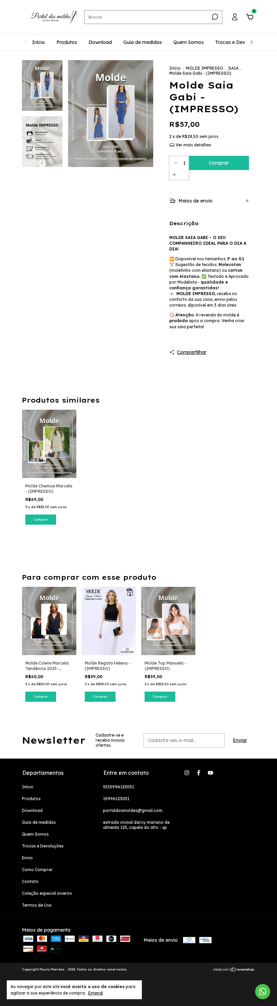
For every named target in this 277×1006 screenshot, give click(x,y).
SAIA (233, 68)
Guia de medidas (142, 42)
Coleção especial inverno (47, 893)
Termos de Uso (37, 905)
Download (100, 42)
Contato (30, 881)
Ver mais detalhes (193, 144)
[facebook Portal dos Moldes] (198, 772)
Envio (27, 857)
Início (38, 42)
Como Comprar (37, 869)
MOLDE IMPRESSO (204, 68)
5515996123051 (118, 786)
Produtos (66, 42)
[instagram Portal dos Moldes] (187, 772)
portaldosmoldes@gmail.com (132, 810)
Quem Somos (188, 42)
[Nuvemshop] (234, 970)
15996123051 (116, 798)
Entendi (95, 993)
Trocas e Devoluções (239, 42)
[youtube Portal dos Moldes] (210, 772)
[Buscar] (214, 17)
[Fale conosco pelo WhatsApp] (262, 991)
